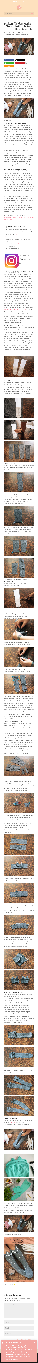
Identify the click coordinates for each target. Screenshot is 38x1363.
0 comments (24, 35)
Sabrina (8, 32)
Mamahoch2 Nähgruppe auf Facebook (15, 309)
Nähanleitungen (9, 35)
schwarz (26, 244)
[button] (9, 60)
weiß (18, 244)
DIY (23, 32)
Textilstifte (13, 1122)
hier (16, 234)
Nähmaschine (9, 237)
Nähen (17, 35)
